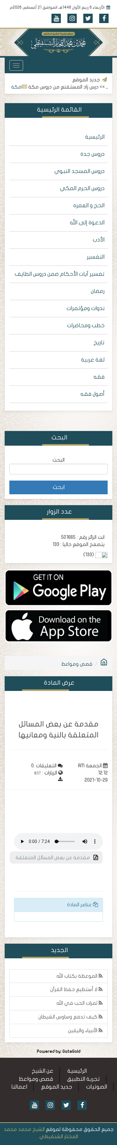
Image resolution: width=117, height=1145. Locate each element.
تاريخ (99, 343)
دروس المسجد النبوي (79, 171)
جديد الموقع (56, 1087)
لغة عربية (93, 360)
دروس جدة (92, 154)
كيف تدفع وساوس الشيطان (68, 1016)
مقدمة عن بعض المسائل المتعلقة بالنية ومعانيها (57, 859)
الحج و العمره (89, 205)
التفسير (96, 257)
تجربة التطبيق (83, 1079)
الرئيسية (95, 137)
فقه (99, 377)
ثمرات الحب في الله (77, 1003)
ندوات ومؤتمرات (85, 308)
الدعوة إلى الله (87, 223)
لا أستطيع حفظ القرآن (74, 989)
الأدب (99, 240)
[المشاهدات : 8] (58, 587)
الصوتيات (96, 1087)
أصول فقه (92, 394)
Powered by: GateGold (58, 1051)
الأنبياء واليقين (83, 1030)
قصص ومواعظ (76, 664)
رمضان (98, 291)
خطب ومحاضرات (86, 325)
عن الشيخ (42, 1071)
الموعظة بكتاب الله (77, 976)
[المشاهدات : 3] (58, 625)
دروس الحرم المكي (82, 188)
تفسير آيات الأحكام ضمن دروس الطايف (60, 274)
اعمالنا (19, 1087)
